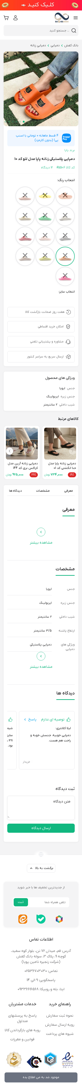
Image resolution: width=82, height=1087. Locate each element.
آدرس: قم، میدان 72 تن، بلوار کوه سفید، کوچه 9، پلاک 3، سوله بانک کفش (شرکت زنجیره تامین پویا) (41, 956)
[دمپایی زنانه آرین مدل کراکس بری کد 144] (22, 444)
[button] (24, 122)
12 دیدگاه (47, 167)
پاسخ (32, 719)
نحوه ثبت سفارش (59, 1015)
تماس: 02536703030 (41, 971)
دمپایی (55, 45)
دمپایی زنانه (38, 45)
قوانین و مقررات (22, 1039)
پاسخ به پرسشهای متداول (22, 1018)
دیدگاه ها (15, 491)
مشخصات (43, 491)
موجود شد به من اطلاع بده (41, 1077)
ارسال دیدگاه (41, 828)
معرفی (68, 491)
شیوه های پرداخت (60, 1034)
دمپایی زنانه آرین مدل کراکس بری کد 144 (23, 465)
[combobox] (38, 30)
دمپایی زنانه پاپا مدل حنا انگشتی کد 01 (62, 465)
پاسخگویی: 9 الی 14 (41, 980)
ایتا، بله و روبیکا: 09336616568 (41, 989)
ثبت (21, 902)
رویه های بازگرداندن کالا (22, 1030)
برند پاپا (69, 150)
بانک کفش (71, 45)
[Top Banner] (41, 5)
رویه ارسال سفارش (59, 1025)
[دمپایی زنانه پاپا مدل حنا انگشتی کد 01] (60, 444)
